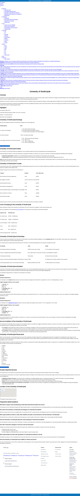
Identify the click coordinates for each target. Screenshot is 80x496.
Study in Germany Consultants (11, 80)
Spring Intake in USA (60, 66)
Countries (4, 30)
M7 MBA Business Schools (7, 66)
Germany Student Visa (53, 80)
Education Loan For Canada (22, 73)
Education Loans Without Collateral (11, 12)
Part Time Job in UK (50, 69)
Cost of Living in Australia (66, 70)
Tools (3, 23)
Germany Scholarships (63, 80)
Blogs (56, 451)
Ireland (5, 38)
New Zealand (7, 37)
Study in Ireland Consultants (10, 77)
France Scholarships (66, 83)
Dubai (5, 41)
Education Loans (44, 454)
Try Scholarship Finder (46, 0)
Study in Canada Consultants (10, 73)
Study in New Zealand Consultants (13, 74)
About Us (4, 57)
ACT (5, 52)
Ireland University (19, 77)
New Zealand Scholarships (16, 76)
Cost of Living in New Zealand (71, 74)
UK (4, 33)
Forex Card (43, 460)
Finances (4, 8)
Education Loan (7, 10)
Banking (42, 458)
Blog (3, 56)
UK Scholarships (58, 69)
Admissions (4, 16)
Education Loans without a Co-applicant (12, 14)
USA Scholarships (6, 68)
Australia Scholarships (8, 72)
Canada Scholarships (74, 73)
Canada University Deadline (43, 73)
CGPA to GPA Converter (9, 26)
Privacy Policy (58, 456)
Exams (3, 44)
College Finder (7, 29)
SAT (5, 50)
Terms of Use (58, 454)
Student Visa (7, 22)
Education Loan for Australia (42, 70)
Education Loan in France (16, 83)
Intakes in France (46, 83)
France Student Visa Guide (37, 83)
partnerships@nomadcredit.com (12, 466)
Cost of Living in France (26, 83)
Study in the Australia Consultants (11, 70)
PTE (5, 53)
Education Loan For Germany (24, 80)
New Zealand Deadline (60, 74)
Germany (6, 40)
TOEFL (5, 46)
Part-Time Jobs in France (56, 83)
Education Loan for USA (37, 66)
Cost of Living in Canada (54, 73)
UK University (15, 69)
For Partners (58, 449)
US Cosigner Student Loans (10, 11)
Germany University (35, 80)
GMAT (5, 48)
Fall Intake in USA (52, 66)
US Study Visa (45, 66)
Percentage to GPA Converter (10, 27)
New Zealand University (26, 74)
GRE (5, 49)
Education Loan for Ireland (29, 77)
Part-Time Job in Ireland (70, 77)
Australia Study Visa (31, 70)
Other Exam (6, 55)
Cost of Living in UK (42, 69)
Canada (6, 35)
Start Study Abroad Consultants (11, 19)
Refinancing (6, 15)
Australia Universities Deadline (54, 70)
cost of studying (19, 209)
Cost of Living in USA (68, 66)
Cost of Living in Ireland (60, 77)
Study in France (7, 83)
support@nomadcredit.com (11, 460)
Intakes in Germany (43, 80)
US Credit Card (44, 463)
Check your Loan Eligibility (9, 25)
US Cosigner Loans (45, 456)
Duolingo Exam (9, 85)
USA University (29, 66)
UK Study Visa (21, 69)
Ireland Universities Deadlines (49, 77)
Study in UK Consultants (7, 69)
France (5, 42)
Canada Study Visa (32, 73)
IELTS (5, 45)
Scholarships (43, 451)
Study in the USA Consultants (19, 66)
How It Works (7, 59)
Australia (6, 34)
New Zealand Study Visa (50, 74)
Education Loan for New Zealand (38, 74)
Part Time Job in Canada (64, 73)
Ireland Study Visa (39, 77)
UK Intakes (35, 69)
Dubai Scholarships (22, 81)
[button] (2, 61)
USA (5, 31)
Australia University (23, 70)
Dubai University (6, 81)
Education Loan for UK (28, 69)
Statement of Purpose (9, 20)
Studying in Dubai (14, 81)
